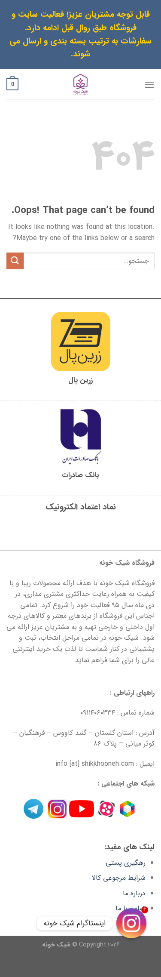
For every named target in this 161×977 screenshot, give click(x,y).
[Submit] (15, 261)
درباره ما (134, 893)
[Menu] (149, 84)
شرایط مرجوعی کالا (119, 877)
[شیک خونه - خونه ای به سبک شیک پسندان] (80, 84)
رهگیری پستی (126, 862)
